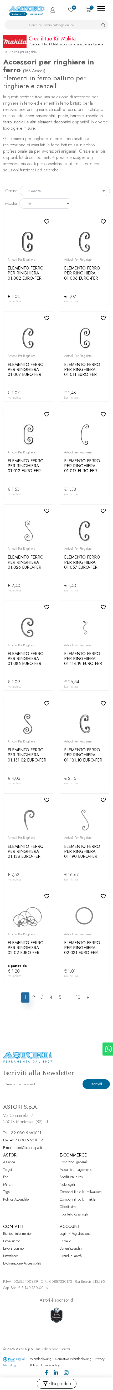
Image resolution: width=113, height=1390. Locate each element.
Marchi (8, 1184)
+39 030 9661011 (25, 1133)
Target (7, 1169)
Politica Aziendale (16, 1199)
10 (77, 997)
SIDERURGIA (36, 14)
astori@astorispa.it (28, 1148)
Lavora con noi (13, 1248)
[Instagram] (66, 1373)
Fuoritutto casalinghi (74, 1214)
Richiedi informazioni (18, 1233)
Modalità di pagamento (76, 1169)
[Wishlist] (70, 10)
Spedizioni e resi (72, 1176)
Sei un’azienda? (71, 1248)
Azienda (9, 1162)
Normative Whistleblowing (73, 1358)
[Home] (27, 9)
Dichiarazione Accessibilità (22, 1263)
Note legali (67, 1184)
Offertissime (68, 1206)
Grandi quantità (71, 1256)
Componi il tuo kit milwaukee (80, 1191)
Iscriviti (96, 1084)
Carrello (65, 1241)
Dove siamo (11, 1241)
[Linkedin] (56, 1373)
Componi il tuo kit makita (78, 1199)
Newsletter (10, 1256)
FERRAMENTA (18, 14)
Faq (5, 1176)
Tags (6, 1191)
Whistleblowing (41, 1358)
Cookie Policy (50, 1365)
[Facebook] (46, 1373)
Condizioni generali (74, 1162)
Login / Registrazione (75, 1233)
